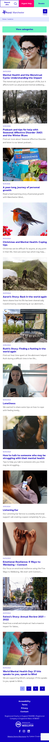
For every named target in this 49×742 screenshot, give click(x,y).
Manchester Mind (14, 12)
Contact (24, 711)
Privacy (24, 708)
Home (4, 19)
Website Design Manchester (16, 736)
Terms (24, 705)
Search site (7, 3)
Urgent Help (26, 4)
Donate (41, 4)
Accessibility (24, 701)
